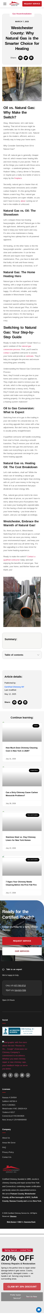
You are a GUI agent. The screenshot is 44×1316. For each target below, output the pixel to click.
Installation (27, 14)
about (23, 201)
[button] (4, 3)
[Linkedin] (22, 1075)
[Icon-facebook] (10, 1075)
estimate (30, 356)
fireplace (18, 178)
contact (6, 353)
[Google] (4, 1075)
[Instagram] (16, 1075)
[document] (22, 1272)
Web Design (11, 1222)
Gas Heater (17, 14)
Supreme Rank (29, 1222)
